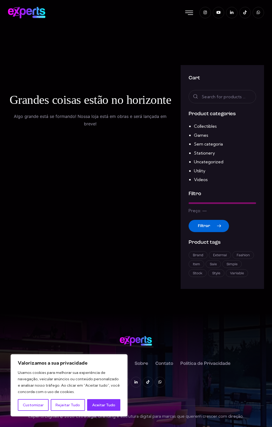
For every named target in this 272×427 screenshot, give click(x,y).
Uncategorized (208, 161)
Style (216, 273)
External (220, 255)
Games (201, 135)
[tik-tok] (245, 12)
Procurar (195, 97)
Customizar (33, 405)
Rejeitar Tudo (68, 405)
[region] (69, 385)
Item (196, 264)
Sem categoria (208, 144)
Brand (198, 255)
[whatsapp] (258, 12)
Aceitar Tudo (103, 405)
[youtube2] (218, 12)
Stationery (204, 153)
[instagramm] (205, 12)
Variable (237, 273)
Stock (197, 273)
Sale (213, 264)
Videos (201, 179)
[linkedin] (231, 12)
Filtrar (204, 226)
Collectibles (205, 126)
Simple (232, 264)
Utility (199, 170)
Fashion (243, 255)
